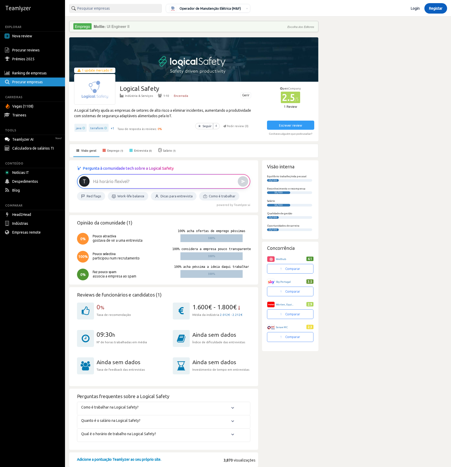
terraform (96, 128)
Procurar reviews (26, 50)
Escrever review (290, 125)
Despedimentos (25, 181)
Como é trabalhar (222, 196)
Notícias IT (20, 172)
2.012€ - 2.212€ (231, 314)
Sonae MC (282, 327)
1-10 (166, 95)
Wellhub (281, 259)
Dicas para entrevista (177, 196)
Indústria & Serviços (139, 95)
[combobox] (115, 8)
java (78, 128)
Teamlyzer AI (37, 139)
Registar (435, 8)
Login (415, 8)
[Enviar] (243, 181)
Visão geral (88, 150)
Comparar (292, 268)
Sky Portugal (283, 281)
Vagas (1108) (22, 106)
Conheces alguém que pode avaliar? (290, 133)
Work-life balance (130, 196)
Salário (169, 150)
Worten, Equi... (284, 304)
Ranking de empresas (29, 73)
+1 (112, 128)
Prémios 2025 (23, 59)
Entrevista (142, 150)
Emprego (114, 150)
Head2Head (21, 214)
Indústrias (20, 223)
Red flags (94, 196)
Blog (16, 190)
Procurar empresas (27, 82)
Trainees (19, 115)
